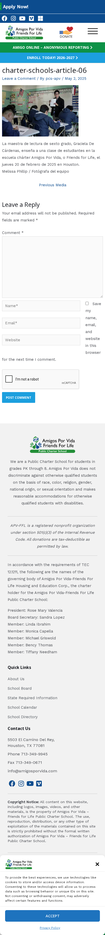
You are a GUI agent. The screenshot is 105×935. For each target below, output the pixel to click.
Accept (53, 915)
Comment (13, 232)
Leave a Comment (19, 78)
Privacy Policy (50, 928)
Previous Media (52, 185)
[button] (97, 864)
